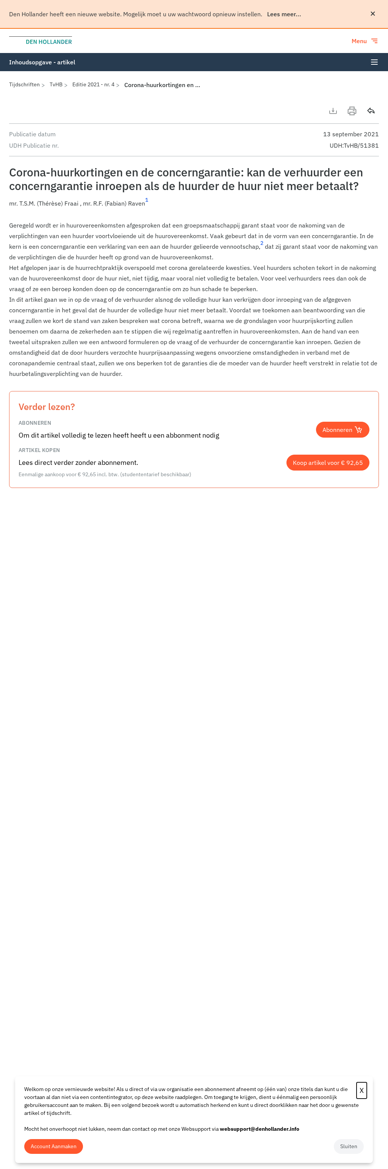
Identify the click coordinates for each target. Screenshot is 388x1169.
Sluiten (348, 1146)
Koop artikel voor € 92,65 (328, 462)
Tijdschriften (24, 84)
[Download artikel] (333, 110)
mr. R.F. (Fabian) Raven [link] (114, 203)
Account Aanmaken (54, 1146)
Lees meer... (284, 14)
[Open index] (374, 62)
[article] (194, 299)
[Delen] (371, 110)
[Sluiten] (373, 14)
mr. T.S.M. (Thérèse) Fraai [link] (43, 203)
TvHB (56, 84)
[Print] (352, 110)
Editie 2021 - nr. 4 (93, 84)
